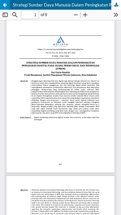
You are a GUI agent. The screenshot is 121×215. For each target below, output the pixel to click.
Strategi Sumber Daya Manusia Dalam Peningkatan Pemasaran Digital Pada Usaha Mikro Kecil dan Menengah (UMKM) (67, 4)
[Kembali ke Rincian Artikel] (5, 5)
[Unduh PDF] (116, 5)
